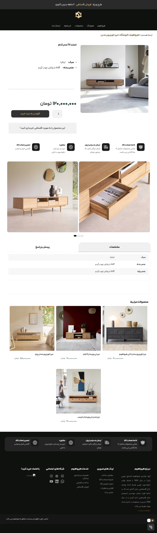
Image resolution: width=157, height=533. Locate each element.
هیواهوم (101, 25)
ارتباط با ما (56, 25)
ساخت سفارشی (82, 482)
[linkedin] (57, 483)
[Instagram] (51, 477)
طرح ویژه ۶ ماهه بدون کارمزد (78, 4)
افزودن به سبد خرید (30, 114)
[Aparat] (57, 477)
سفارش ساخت (107, 475)
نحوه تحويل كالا (106, 484)
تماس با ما (109, 492)
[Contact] (62, 477)
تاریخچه (67, 25)
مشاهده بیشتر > (144, 510)
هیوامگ (90, 25)
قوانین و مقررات (107, 488)
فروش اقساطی (83, 487)
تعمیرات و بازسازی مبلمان (81, 477)
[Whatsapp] (62, 483)
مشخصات (114, 247)
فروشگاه (124, 35)
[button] (81, 236)
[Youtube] (51, 483)
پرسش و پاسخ (42, 247)
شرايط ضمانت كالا (106, 479)
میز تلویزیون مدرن (109, 35)
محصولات (79, 25)
